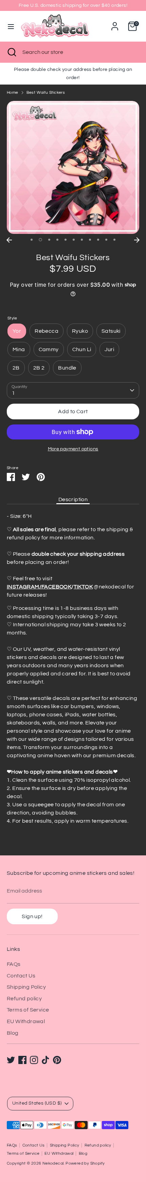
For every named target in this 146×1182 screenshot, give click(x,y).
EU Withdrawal (26, 1021)
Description (73, 499)
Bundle (67, 368)
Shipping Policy (26, 987)
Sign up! (32, 916)
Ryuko (80, 331)
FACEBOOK (56, 586)
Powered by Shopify (85, 1163)
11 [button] (114, 240)
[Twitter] (11, 1060)
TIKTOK (83, 586)
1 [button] (32, 240)
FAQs (14, 964)
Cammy (49, 349)
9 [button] (98, 240)
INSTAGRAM (23, 586)
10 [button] (106, 240)
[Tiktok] (45, 1060)
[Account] (115, 23)
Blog (13, 1033)
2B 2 (39, 368)
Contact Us (21, 975)
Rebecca (46, 331)
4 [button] (57, 240)
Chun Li (81, 349)
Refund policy (24, 998)
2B (16, 368)
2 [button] (40, 239)
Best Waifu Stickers (45, 92)
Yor (17, 331)
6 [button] (74, 240)
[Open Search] (11, 52)
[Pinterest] (57, 1060)
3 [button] (49, 240)
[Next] (136, 240)
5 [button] (66, 240)
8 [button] (90, 240)
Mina (19, 349)
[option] (73, 167)
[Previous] (9, 240)
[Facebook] (22, 1060)
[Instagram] (34, 1060)
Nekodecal (53, 1163)
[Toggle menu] (11, 26)
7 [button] (82, 240)
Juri (109, 349)
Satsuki (111, 331)
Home (12, 92)
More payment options (73, 449)
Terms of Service (28, 1010)
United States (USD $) (36, 1103)
